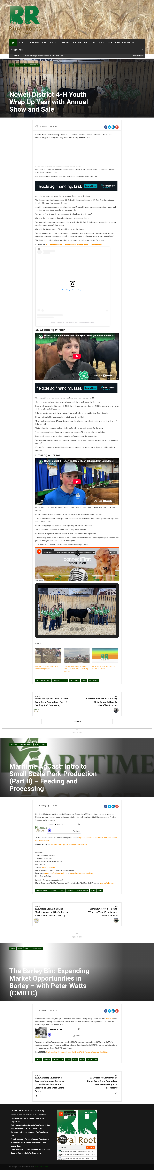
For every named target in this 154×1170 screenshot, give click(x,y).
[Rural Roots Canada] (13, 42)
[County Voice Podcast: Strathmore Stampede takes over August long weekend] (77, 655)
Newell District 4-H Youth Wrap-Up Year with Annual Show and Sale (63, 166)
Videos (53, 43)
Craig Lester (42, 126)
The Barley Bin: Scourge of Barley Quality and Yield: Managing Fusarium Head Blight (77, 1052)
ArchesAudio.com (107, 883)
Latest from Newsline (19, 1111)
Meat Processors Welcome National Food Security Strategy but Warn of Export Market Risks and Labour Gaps (30, 1142)
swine (62, 890)
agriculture (45, 680)
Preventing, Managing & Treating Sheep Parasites (69, 845)
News (21, 43)
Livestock (56, 680)
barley (38, 1059)
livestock (14, 744)
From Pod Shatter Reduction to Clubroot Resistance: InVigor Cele (45, 56)
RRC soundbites (39, 166)
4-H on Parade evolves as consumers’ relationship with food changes (74, 244)
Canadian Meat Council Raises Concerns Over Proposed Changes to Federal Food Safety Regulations (28, 1118)
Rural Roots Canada (41, 1167)
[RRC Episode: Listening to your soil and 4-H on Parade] (105, 655)
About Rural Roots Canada (120, 43)
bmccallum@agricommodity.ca (81, 873)
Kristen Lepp (42, 806)
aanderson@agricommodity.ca (55, 873)
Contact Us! (17, 50)
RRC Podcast (34, 65)
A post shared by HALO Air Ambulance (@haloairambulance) (73, 323)
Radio (24, 65)
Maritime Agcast (26, 744)
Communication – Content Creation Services (82, 43)
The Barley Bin (36, 949)
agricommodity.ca (48, 867)
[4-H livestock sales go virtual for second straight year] (48, 655)
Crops (13, 949)
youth (65, 680)
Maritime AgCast (42, 890)
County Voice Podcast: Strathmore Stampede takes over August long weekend (76, 669)
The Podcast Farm (37, 43)
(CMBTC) (109, 1019)
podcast (54, 890)
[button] (72, 629)
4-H (12, 65)
